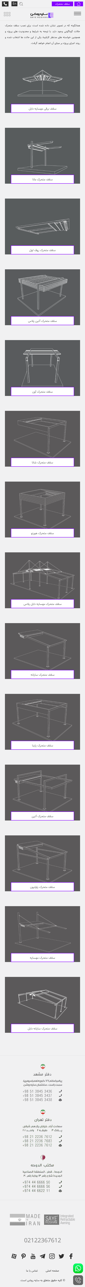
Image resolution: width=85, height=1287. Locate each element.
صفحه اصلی (52, 1271)
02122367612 (42, 1241)
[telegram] (42, 1256)
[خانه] (78, 4)
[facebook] (71, 1256)
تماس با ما (32, 1271)
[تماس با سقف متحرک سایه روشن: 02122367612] (78, 1280)
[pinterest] (23, 1256)
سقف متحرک (62, 4)
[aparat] (14, 1256)
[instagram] (52, 1256)
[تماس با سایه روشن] (5, 3)
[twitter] (61, 1256)
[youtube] (33, 1256)
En (14, 3)
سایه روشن (33, 1280)
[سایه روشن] (42, 14)
